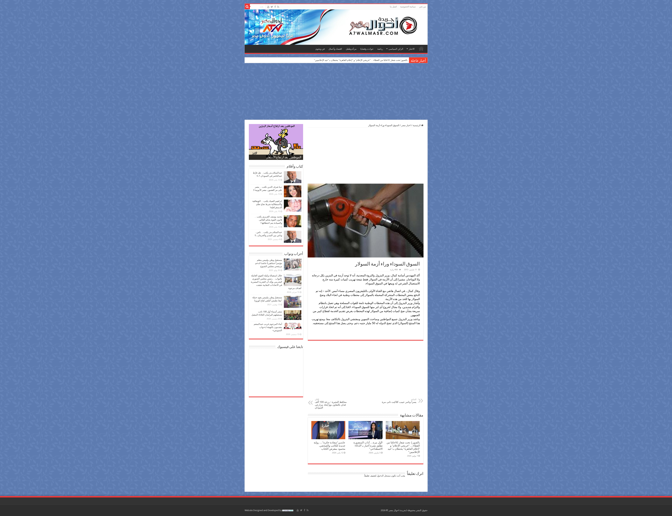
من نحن (422, 6)
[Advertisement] (336, 91)
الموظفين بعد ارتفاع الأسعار (283, 157)
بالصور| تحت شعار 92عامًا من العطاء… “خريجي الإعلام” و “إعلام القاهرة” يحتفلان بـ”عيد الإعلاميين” (403, 447)
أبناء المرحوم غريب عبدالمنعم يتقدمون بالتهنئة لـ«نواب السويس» (268, 327)
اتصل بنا (393, 6)
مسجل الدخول (384, 475)
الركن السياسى (395, 49)
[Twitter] (271, 7)
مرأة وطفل (351, 49)
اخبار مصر (406, 125)
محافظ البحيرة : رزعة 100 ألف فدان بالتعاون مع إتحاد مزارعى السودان (331, 403)
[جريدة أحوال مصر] (336, 27)
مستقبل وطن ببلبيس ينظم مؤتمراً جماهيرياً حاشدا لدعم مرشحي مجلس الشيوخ (268, 263)
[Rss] (278, 7)
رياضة (380, 49)
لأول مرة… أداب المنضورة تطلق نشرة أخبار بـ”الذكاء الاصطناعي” (368, 445)
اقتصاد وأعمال (335, 49)
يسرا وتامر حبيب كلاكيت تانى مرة (399, 400)
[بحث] (247, 6)
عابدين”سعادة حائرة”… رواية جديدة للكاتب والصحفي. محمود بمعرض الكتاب (329, 445)
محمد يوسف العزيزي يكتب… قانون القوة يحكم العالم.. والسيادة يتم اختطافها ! (268, 219)
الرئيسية (421, 48)
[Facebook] (275, 7)
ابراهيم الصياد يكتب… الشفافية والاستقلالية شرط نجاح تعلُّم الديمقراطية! (267, 204)
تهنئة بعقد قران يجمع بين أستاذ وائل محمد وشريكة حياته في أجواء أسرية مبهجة (371, 60)
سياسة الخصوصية (408, 6)
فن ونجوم (320, 49)
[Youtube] (268, 7)
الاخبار (412, 49)
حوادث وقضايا (366, 49)
